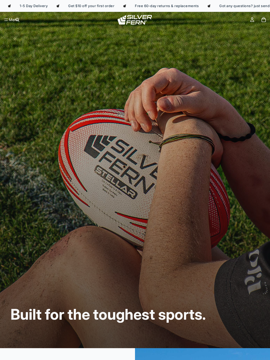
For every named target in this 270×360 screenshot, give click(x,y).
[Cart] (263, 20)
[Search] (17, 20)
